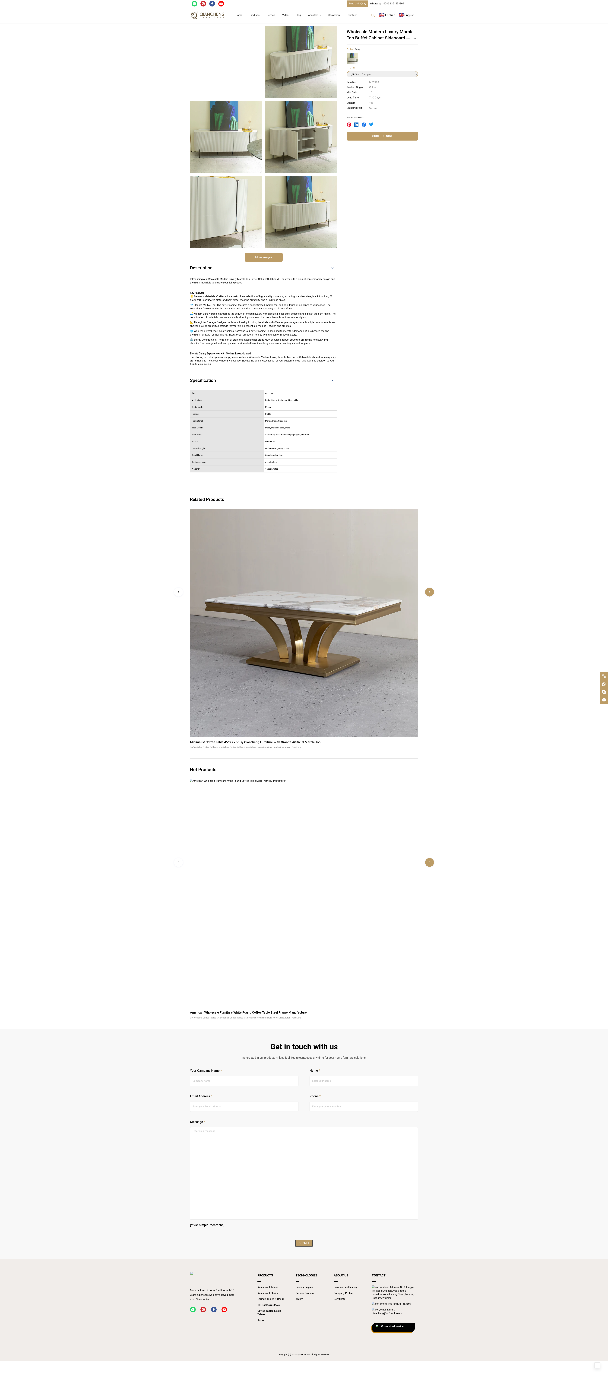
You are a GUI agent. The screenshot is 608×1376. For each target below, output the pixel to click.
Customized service (392, 1326)
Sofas (260, 1320)
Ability (299, 1299)
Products (255, 15)
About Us (313, 15)
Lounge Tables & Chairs (270, 1299)
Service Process (305, 1293)
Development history (345, 1287)
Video (285, 15)
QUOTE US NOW (382, 136)
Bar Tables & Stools (268, 1305)
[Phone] (604, 676)
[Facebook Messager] (604, 700)
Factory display (304, 1287)
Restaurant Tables (267, 1287)
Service (271, 15)
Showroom (334, 15)
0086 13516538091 (394, 3)
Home (239, 15)
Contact (352, 15)
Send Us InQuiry (357, 3)
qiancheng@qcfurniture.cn (387, 1313)
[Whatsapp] (604, 684)
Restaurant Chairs (267, 1293)
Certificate (339, 1299)
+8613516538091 (402, 1303)
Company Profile (343, 1293)
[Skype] (604, 692)
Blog (298, 15)
